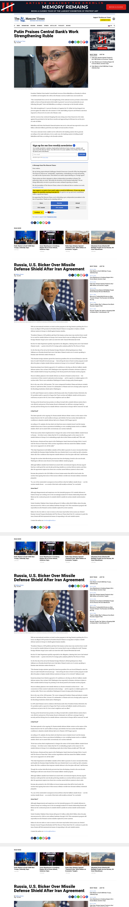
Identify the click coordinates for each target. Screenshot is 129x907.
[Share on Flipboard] (84, 42)
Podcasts (61, 25)
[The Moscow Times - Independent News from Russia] (29, 19)
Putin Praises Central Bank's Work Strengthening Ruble (46, 33)
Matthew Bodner (20, 274)
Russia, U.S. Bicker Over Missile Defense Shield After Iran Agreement (49, 266)
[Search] (114, 26)
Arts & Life (53, 25)
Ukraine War (25, 25)
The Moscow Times (20, 41)
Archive (68, 25)
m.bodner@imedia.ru (49, 520)
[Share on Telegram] (75, 42)
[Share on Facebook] (69, 42)
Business (39, 25)
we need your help (38, 187)
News (18, 25)
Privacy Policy (45, 157)
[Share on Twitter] (72, 42)
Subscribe (82, 154)
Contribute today (105, 20)
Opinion (46, 25)
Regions (33, 25)
